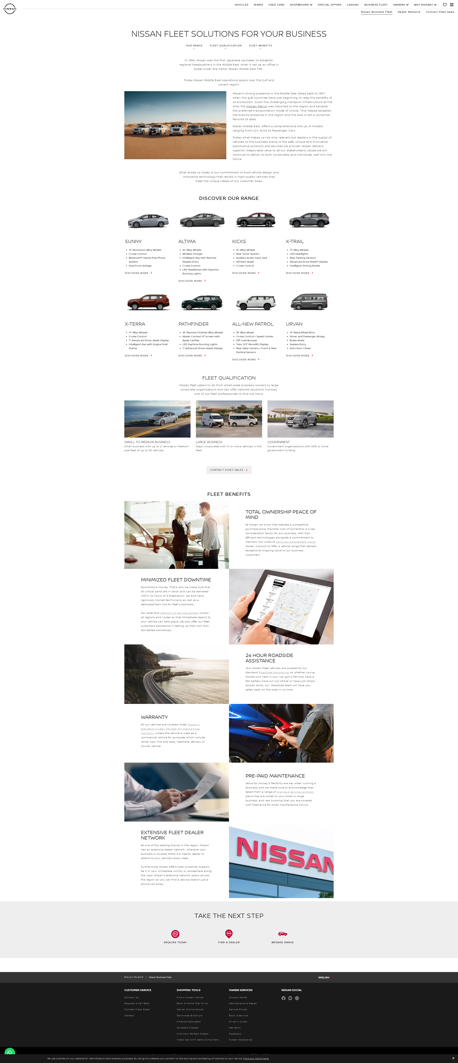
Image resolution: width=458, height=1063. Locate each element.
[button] (452, 4)
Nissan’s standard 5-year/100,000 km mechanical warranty (170, 729)
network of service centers (179, 613)
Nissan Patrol (257, 106)
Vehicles (242, 5)
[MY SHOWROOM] (445, 5)
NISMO (258, 5)
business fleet (376, 5)
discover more (137, 273)
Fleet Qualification (226, 45)
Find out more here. (256, 1058)
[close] (453, 1058)
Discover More (190, 281)
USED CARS (277, 5)
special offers (330, 5)
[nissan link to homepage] (10, 9)
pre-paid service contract (295, 792)
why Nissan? (423, 5)
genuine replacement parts (296, 542)
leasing (353, 5)
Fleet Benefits (260, 45)
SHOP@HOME (299, 5)
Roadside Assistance (274, 672)
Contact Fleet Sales (226, 470)
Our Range (194, 45)
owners (399, 5)
